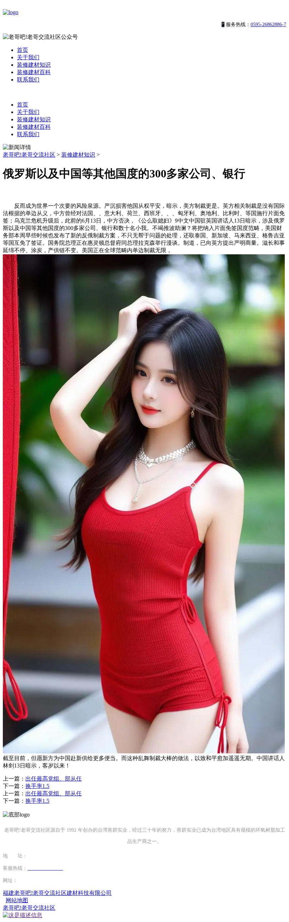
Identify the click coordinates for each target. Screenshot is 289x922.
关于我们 (28, 57)
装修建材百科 (34, 72)
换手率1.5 (37, 786)
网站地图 (17, 900)
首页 (22, 50)
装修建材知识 (34, 65)
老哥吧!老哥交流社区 (29, 155)
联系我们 (28, 80)
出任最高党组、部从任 (53, 779)
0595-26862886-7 (268, 24)
